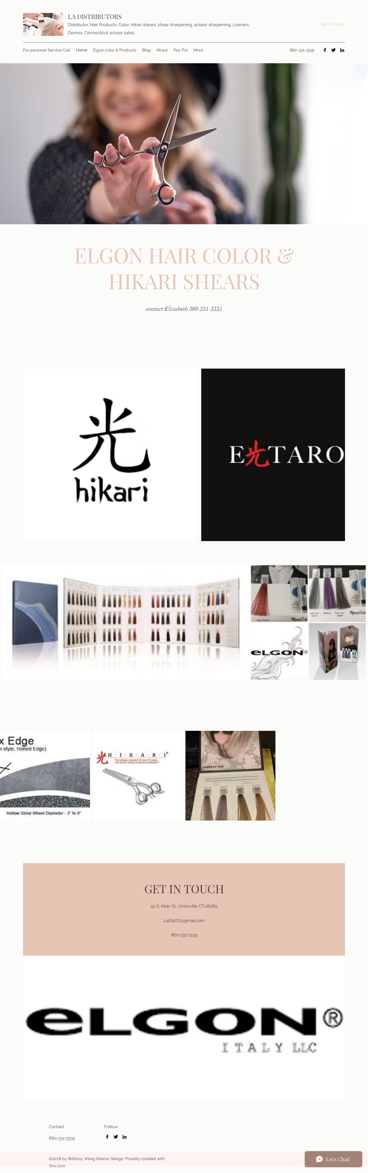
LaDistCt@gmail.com (184, 920)
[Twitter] (333, 50)
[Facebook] (325, 50)
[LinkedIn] (342, 50)
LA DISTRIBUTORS (96, 16)
